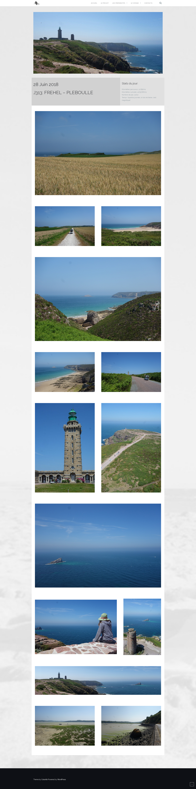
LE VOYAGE (135, 3)
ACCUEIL (94, 3)
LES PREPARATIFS (118, 3)
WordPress (61, 779)
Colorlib (44, 779)
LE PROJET (105, 3)
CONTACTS (148, 3)
